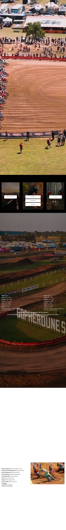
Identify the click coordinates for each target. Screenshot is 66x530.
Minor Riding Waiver (33, 200)
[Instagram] (53, 201)
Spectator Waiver (33, 204)
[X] (57, 201)
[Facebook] (55, 201)
